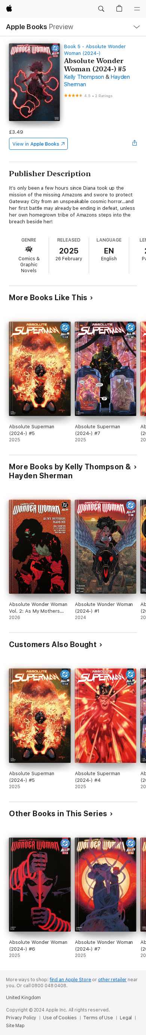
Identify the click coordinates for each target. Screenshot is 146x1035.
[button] (101, 9)
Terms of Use (98, 1017)
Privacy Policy (21, 1017)
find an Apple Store (70, 979)
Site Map (15, 1025)
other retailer (112, 979)
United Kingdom (23, 997)
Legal (126, 1017)
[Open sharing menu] (134, 143)
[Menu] (137, 9)
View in (35, 144)
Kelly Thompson (84, 77)
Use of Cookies (59, 1017)
